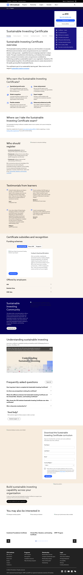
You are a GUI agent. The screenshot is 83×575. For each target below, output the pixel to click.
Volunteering (45, 562)
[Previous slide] (8, 541)
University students (22, 1)
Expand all (48, 382)
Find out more (13, 273)
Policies (51, 36)
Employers (9, 1)
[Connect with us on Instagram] (65, 571)
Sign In (64, 1)
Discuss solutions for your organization (17, 501)
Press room (9, 558)
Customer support (13, 418)
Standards (49, 4)
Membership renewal (47, 558)
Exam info (44, 36)
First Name (46, 445)
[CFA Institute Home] (13, 5)
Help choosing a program (30, 560)
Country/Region (48, 462)
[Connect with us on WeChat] (75, 571)
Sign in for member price (65, 17)
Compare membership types (48, 556)
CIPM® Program (58, 533)
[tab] (22, 246)
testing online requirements (13, 130)
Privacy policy (63, 554)
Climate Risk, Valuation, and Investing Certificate (41, 533)
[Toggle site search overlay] (74, 5)
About (56, 4)
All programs (27, 556)
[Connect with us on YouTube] (68, 571)
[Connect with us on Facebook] (72, 571)
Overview (9, 36)
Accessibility (63, 560)
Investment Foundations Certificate (17, 533)
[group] (18, 526)
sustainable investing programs (20, 68)
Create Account (70, 1)
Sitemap (62, 562)
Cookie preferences (64, 564)
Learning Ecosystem (35, 36)
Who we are (9, 554)
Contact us (9, 564)
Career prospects (17, 36)
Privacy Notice (62, 471)
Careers (8, 562)
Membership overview (47, 554)
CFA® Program (27, 554)
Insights (41, 4)
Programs (24, 4)
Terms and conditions (65, 556)
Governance (9, 556)
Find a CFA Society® (46, 560)
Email (45, 456)
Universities (15, 1)
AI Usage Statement (64, 558)
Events (8, 560)
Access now (11, 329)
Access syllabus (65, 23)
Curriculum (25, 36)
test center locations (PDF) (29, 129)
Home (8, 8)
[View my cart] (75, 1)
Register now (65, 20)
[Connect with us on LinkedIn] (62, 571)
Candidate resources (29, 558)
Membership (33, 4)
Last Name (46, 451)
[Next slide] (74, 541)
